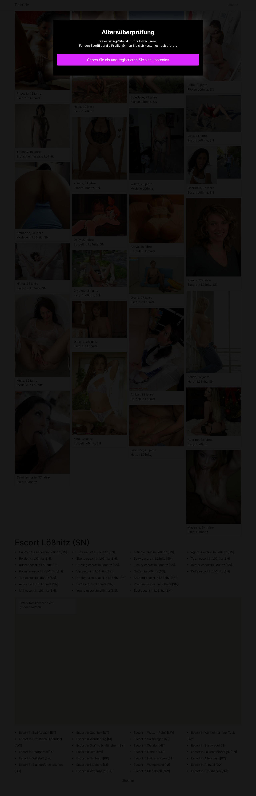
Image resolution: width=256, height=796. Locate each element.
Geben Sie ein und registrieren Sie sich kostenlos (128, 60)
